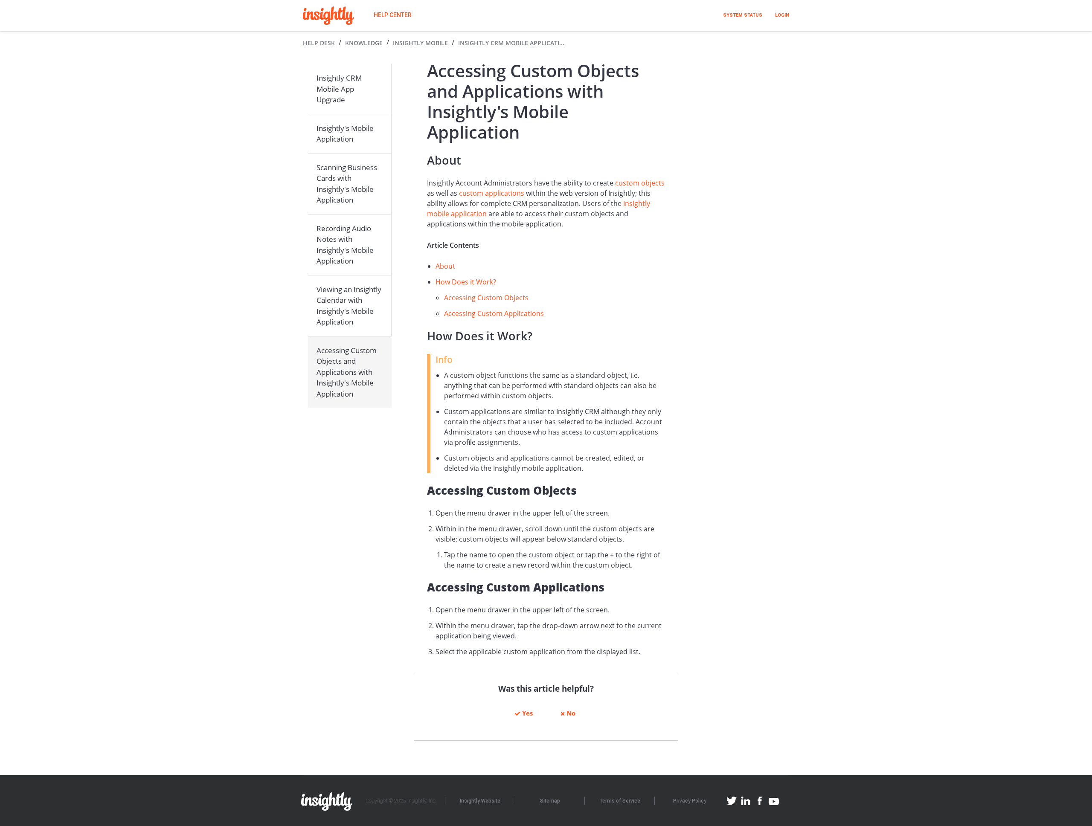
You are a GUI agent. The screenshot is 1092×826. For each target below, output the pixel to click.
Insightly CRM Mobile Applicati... (511, 43)
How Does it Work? (466, 282)
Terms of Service (620, 801)
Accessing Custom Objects (486, 297)
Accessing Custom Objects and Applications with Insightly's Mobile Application (347, 372)
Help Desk (319, 43)
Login (782, 15)
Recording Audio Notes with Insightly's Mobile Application (345, 244)
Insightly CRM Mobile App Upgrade (339, 88)
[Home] (328, 15)
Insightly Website (480, 801)
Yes (527, 713)
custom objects (640, 183)
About (445, 266)
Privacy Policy (689, 801)
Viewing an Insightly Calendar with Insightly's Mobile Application (349, 305)
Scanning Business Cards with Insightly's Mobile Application (347, 183)
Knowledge (364, 43)
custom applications (491, 193)
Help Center (393, 15)
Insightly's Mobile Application (345, 133)
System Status (742, 15)
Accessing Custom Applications (494, 313)
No (570, 713)
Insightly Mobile (420, 43)
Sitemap (550, 801)
